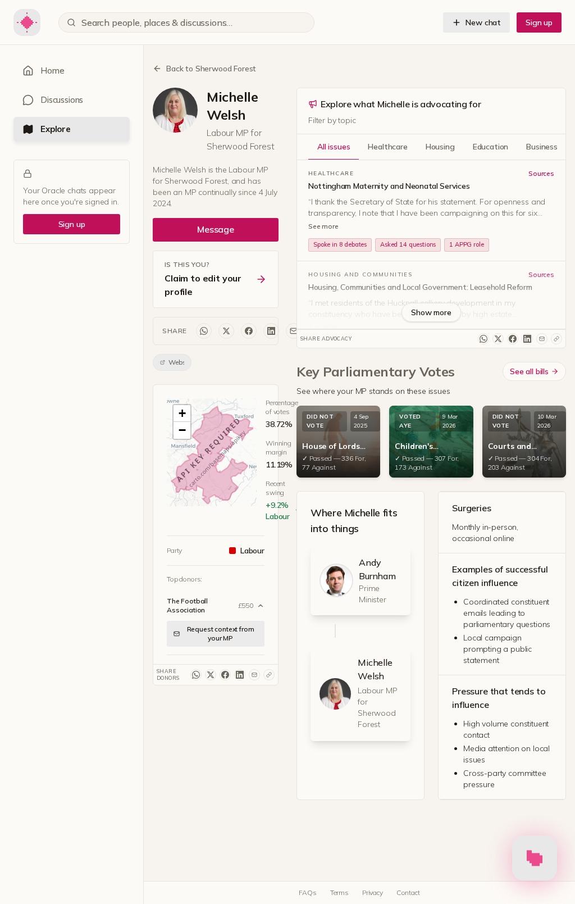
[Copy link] (269, 674)
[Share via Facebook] (249, 331)
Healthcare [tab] (387, 147)
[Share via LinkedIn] (271, 331)
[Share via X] (226, 331)
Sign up (539, 22)
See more (323, 226)
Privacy (372, 892)
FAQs (307, 892)
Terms (339, 892)
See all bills (529, 371)
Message (215, 229)
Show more (431, 312)
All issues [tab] (333, 147)
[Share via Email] (294, 331)
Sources (541, 173)
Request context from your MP (220, 633)
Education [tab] (491, 147)
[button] (212, 454)
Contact (408, 892)
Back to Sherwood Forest (211, 68)
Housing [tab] (440, 147)
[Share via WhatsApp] (204, 331)
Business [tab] (542, 147)
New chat (483, 22)
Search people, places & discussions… (156, 22)
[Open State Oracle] (534, 854)
